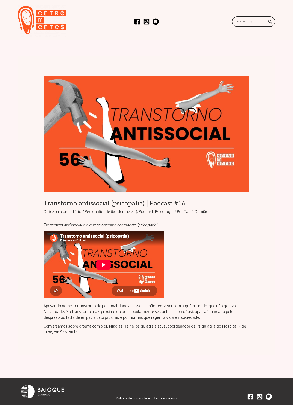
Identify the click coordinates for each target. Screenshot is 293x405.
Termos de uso (165, 398)
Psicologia (164, 211)
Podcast (146, 211)
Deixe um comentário (62, 211)
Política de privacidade (133, 398)
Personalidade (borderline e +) (111, 211)
